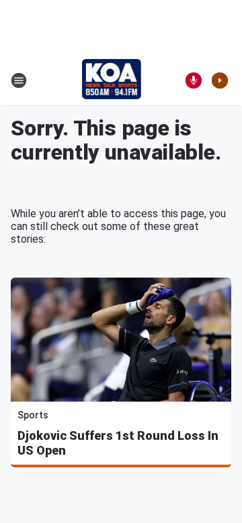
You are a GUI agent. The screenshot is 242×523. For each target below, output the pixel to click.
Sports (32, 415)
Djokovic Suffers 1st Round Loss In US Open (117, 442)
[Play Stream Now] (220, 80)
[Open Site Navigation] (19, 80)
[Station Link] (112, 80)
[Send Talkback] (194, 80)
